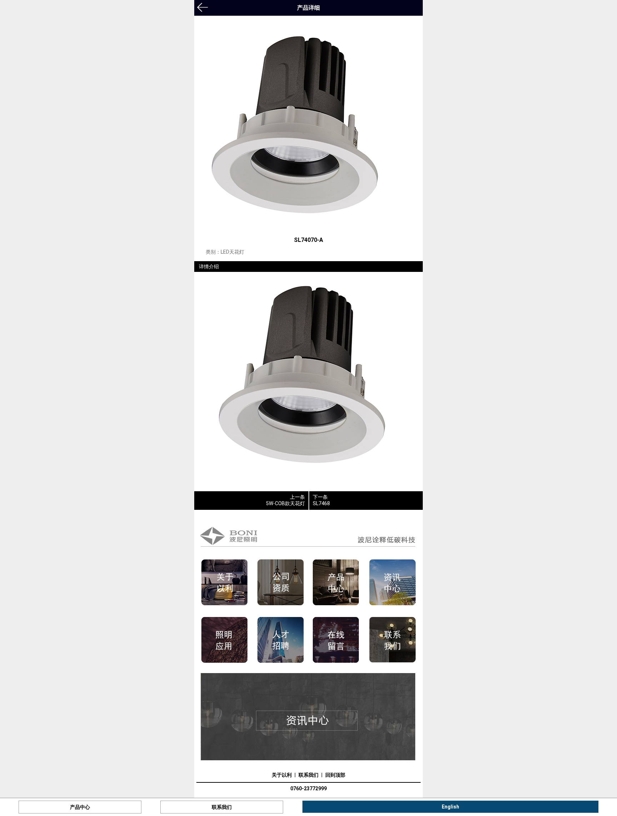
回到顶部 (335, 775)
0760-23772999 (308, 788)
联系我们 (308, 775)
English (450, 807)
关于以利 (282, 775)
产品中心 (80, 807)
